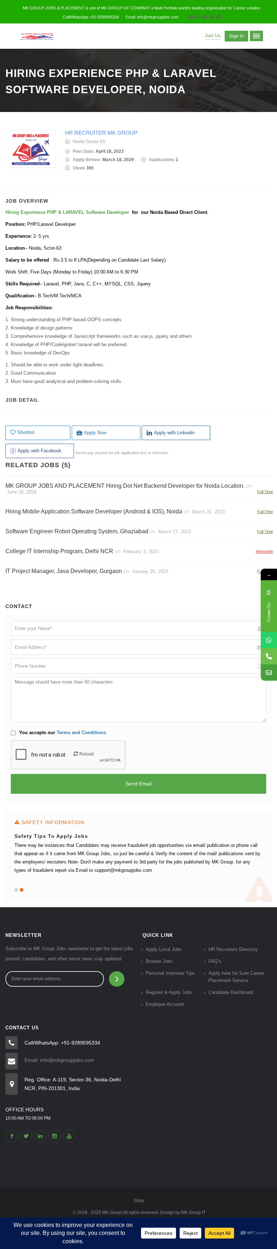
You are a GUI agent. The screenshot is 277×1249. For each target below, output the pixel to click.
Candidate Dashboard (230, 992)
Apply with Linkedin (174, 432)
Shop (138, 1200)
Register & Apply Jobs (169, 992)
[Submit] (116, 979)
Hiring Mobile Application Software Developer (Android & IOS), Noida (93, 511)
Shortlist (26, 432)
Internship (264, 551)
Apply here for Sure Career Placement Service (236, 976)
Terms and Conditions (81, 732)
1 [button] (16, 890)
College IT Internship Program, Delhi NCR (59, 551)
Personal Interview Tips (170, 973)
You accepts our (62, 732)
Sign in (236, 36)
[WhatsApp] (269, 640)
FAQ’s (214, 961)
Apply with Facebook (39, 450)
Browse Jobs (159, 961)
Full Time (265, 492)
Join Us (213, 35)
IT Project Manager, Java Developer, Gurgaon (63, 571)
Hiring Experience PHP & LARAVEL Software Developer (68, 212)
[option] (138, 856)
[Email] (269, 672)
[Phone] (269, 656)
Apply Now (95, 432)
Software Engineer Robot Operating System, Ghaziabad (76, 531)
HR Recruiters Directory (233, 949)
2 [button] (21, 890)
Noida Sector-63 (89, 141)
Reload (86, 754)
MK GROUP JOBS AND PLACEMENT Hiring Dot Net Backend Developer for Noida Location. (125, 486)
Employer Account (165, 1004)
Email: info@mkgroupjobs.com (59, 1060)
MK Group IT (193, 1212)
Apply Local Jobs (164, 949)
